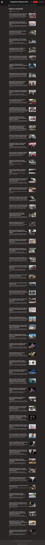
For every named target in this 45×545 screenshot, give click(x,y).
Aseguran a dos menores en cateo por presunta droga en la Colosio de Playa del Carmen (17, 161)
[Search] (30, 2)
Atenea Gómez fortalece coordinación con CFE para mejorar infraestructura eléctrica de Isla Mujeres (18, 249)
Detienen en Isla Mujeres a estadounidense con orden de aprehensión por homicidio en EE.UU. (18, 91)
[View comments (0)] (15, 19)
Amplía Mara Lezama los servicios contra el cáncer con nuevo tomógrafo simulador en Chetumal (18, 309)
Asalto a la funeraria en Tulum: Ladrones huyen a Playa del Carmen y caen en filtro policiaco (18, 40)
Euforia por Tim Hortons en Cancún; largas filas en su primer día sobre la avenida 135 (18, 57)
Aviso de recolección (29, 540)
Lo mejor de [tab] (14, 11)
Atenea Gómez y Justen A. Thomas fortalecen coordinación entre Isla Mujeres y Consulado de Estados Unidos (18, 522)
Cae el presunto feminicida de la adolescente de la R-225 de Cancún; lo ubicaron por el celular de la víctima (18, 180)
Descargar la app (26, 542)
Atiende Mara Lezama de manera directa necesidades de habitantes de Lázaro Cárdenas (17, 144)
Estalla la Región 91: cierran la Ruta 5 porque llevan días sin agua (18, 486)
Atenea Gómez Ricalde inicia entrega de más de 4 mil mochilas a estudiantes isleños (18, 14)
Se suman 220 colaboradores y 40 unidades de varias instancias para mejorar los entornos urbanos (17, 497)
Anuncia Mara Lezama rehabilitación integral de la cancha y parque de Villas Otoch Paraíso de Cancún (17, 513)
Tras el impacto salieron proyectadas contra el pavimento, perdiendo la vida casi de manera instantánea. (18, 51)
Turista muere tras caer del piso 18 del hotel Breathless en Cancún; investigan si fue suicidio (18, 531)
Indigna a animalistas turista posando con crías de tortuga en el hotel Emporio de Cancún (18, 389)
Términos (25, 540)
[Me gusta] (9, 19)
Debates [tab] (18, 11)
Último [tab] (11, 11)
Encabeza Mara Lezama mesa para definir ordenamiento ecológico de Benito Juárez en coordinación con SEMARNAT (18, 417)
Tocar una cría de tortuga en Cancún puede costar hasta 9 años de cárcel (18, 275)
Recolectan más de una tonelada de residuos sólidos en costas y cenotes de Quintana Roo (18, 205)
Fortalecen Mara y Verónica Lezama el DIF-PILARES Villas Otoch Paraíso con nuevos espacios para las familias (18, 451)
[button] (9, 5)
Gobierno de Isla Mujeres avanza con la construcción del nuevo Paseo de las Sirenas (18, 318)
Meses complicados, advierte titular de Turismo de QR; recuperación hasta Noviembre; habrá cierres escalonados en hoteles (17, 127)
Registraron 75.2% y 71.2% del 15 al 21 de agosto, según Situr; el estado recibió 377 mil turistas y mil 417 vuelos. (17, 338)
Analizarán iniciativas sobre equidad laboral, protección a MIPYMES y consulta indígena (18, 231)
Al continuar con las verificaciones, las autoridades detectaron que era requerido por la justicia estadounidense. (18, 94)
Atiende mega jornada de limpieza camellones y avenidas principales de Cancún (17, 494)
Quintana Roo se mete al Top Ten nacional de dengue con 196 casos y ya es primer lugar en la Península (18, 407)
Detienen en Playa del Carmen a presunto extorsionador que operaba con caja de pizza (18, 291)
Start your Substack (20, 542)
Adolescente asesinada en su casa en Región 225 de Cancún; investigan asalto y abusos (18, 197)
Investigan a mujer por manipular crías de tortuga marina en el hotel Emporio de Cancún (18, 344)
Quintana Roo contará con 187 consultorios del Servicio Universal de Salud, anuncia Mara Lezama (18, 240)
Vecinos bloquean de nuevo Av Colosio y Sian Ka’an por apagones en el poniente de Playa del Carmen (18, 469)
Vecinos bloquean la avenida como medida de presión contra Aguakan (18, 488)
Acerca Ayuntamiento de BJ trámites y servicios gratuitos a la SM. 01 (17, 100)
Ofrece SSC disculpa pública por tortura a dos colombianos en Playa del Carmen (17, 478)
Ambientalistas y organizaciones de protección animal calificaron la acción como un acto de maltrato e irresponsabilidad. (17, 392)
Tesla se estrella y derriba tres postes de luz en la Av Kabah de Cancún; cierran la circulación (18, 300)
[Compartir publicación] (32, 2)
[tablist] (14, 11)
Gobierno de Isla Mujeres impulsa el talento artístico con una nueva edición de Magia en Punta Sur (18, 426)
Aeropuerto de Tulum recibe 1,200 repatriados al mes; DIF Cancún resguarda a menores (18, 65)
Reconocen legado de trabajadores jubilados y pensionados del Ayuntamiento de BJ (18, 153)
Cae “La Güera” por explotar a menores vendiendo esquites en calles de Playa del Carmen (17, 362)
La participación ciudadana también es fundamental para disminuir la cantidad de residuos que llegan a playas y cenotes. (17, 208)
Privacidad (22, 540)
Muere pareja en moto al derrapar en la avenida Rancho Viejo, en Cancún (17, 49)
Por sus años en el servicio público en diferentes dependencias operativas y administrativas (16, 155)
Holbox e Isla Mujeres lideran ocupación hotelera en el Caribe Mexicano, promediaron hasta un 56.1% (18, 335)
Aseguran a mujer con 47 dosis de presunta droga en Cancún (18, 283)
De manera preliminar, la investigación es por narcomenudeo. (16, 164)
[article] (22, 16)
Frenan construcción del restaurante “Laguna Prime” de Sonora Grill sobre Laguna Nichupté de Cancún (16, 214)
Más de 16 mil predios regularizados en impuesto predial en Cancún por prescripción (17, 398)
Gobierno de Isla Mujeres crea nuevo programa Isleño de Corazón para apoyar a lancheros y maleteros (18, 118)
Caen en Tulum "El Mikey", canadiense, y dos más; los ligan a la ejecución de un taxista (17, 170)
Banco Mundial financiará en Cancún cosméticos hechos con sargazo (17, 353)
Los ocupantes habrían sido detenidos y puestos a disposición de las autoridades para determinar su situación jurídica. (18, 43)
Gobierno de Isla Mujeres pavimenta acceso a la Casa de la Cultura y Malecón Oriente (18, 136)
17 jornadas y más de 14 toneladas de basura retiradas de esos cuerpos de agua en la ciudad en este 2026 (18, 225)
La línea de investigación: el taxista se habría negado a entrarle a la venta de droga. (17, 173)
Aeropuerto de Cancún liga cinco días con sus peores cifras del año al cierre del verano (18, 258)
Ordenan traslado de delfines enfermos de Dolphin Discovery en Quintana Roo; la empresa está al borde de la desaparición (17, 380)
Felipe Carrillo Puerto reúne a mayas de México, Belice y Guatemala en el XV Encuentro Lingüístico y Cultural (17, 82)
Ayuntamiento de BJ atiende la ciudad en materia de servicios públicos (17, 31)
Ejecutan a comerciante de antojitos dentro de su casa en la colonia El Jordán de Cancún (18, 371)
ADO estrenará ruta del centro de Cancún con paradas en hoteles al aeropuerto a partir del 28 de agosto (18, 267)
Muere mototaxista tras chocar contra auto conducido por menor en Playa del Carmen (18, 74)
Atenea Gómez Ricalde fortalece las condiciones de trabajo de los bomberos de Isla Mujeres (17, 460)
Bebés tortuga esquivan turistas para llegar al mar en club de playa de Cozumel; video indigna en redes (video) (18, 326)
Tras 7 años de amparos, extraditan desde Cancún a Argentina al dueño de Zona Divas (18, 434)
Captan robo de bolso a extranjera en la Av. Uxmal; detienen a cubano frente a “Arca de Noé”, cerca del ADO (18, 504)
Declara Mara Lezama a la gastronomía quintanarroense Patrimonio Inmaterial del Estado (18, 23)
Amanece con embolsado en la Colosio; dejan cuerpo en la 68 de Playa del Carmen (18, 442)
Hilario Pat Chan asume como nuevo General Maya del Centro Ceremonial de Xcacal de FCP (18, 189)
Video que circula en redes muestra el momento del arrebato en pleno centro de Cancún (18, 507)
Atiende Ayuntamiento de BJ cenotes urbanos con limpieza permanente (17, 223)
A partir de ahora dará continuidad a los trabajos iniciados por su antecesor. (18, 192)
